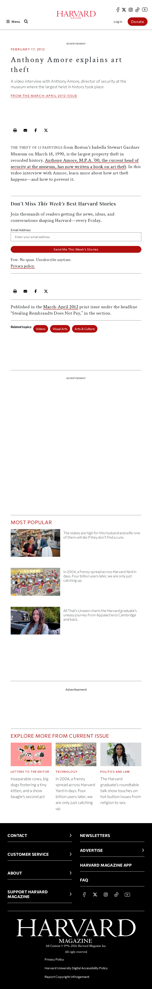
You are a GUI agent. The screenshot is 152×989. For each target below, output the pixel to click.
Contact (17, 835)
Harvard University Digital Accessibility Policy (76, 968)
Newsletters (95, 835)
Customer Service (28, 854)
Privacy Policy (54, 959)
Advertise (91, 850)
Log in (118, 21)
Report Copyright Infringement (67, 977)
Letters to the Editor (30, 771)
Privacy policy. (23, 266)
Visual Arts (60, 329)
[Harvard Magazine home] (76, 15)
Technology (67, 771)
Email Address (21, 230)
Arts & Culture (85, 329)
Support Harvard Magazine (28, 894)
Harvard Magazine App (106, 865)
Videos (41, 329)
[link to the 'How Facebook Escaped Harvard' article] (35, 583)
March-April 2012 (48, 95)
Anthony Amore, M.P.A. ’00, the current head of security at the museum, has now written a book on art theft (75, 163)
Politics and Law (115, 771)
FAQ (84, 879)
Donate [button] (137, 21)
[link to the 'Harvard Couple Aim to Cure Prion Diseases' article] (35, 544)
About (15, 873)
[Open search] (26, 21)
